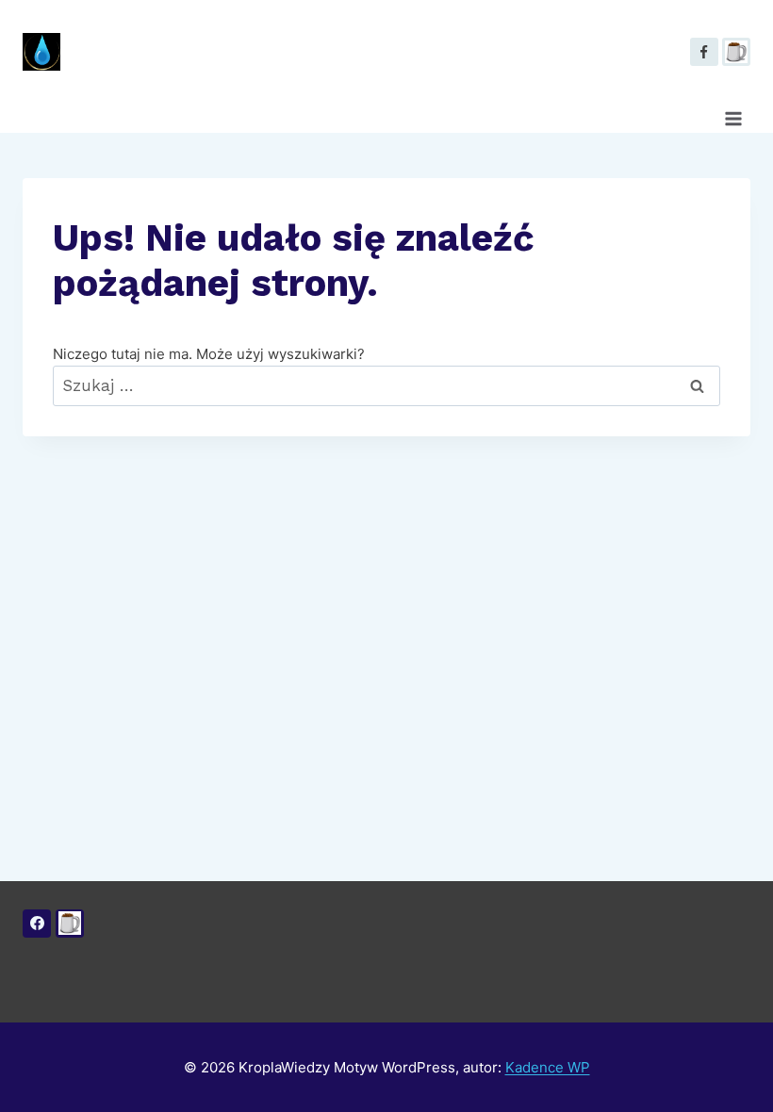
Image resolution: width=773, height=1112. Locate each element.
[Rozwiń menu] (732, 118)
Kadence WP (547, 1067)
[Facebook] (704, 52)
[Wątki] (736, 52)
